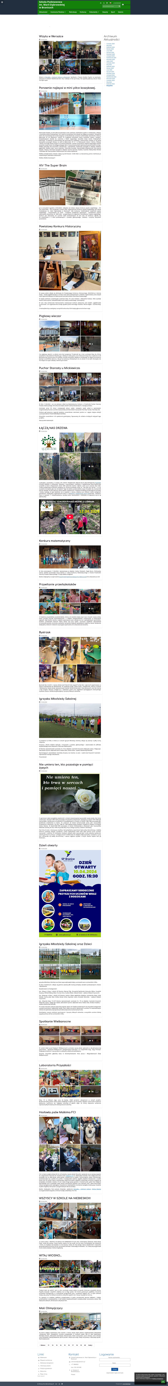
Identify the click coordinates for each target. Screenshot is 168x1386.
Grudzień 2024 (110, 73)
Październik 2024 (111, 77)
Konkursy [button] (83, 12)
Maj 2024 (109, 82)
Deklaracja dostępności (46, 1363)
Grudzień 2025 (110, 54)
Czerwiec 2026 (110, 44)
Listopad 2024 (110, 75)
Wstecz (43, 1345)
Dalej (90, 1345)
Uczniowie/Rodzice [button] (57, 12)
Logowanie (117, 3)
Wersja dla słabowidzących (46, 1384)
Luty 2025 (109, 70)
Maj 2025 (109, 64)
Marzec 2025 (110, 68)
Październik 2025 (111, 58)
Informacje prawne (45, 1365)
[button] (107, 3)
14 (60, 1345)
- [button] (104, 3)
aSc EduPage (126, 1384)
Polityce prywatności (157, 1378)
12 (52, 1345)
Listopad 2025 (110, 56)
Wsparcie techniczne (46, 1360)
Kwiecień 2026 (110, 47)
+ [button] (101, 3)
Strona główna (43, 26)
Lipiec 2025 (109, 61)
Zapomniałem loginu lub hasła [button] (114, 1373)
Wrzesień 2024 (110, 78)
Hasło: (114, 1363)
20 (85, 1345)
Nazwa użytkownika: (114, 1357)
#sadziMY (98, 483)
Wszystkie (109, 85)
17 (73, 1345)
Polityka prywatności (46, 1368)
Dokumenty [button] (93, 12)
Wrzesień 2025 (110, 59)
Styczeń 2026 (110, 52)
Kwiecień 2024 (110, 84)
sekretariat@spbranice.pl (78, 1361)
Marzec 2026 (110, 49)
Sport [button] (113, 12)
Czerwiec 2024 (110, 80)
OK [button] (163, 1381)
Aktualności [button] (43, 12)
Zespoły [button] (105, 12)
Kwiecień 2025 (110, 66)
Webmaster (43, 1357)
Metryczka (43, 1371)
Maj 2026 (109, 45)
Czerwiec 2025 (110, 63)
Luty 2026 (109, 51)
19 (81, 1345)
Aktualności (55, 26)
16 (69, 1345)
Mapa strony (43, 1374)
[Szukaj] (119, 6)
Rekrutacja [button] (73, 12)
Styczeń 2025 (110, 71)
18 (77, 1345)
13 (56, 1345)
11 (48, 1345)
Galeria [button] (120, 12)
